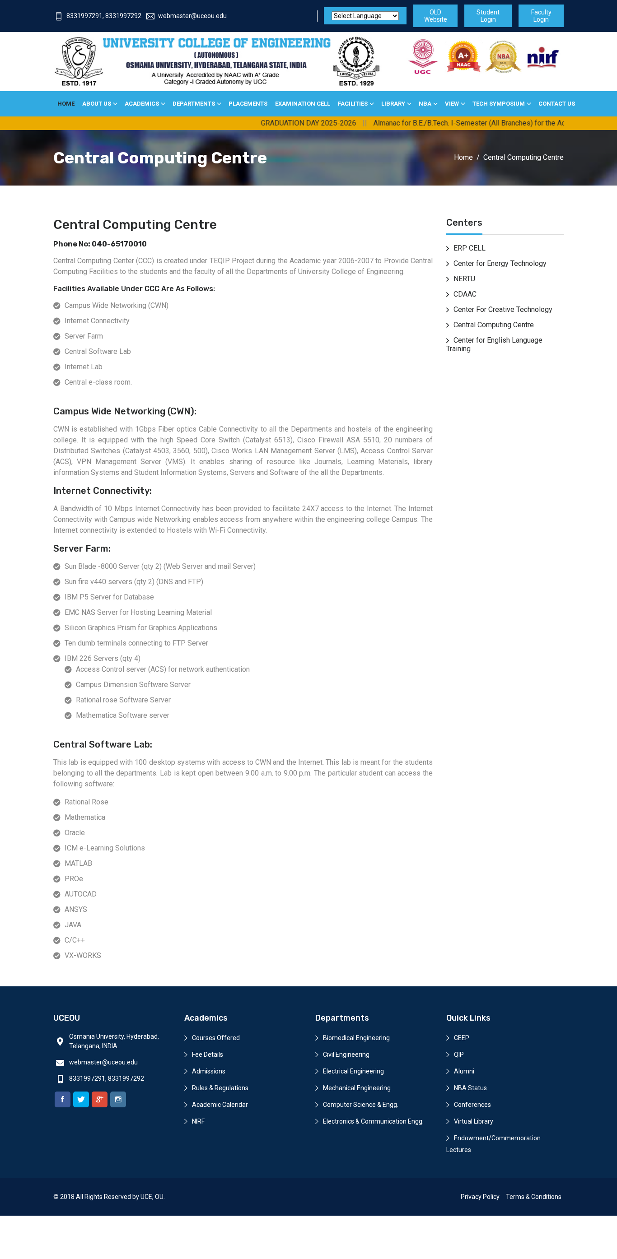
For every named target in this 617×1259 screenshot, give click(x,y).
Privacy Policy (480, 1196)
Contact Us (556, 103)
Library (393, 103)
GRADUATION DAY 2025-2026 (288, 123)
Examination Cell (302, 103)
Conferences (472, 1104)
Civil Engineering (346, 1054)
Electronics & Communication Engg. (373, 1121)
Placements (248, 103)
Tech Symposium (498, 103)
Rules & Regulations (220, 1088)
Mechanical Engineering (357, 1088)
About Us (96, 103)
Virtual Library (473, 1121)
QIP (459, 1054)
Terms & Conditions (533, 1196)
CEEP (461, 1037)
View (452, 103)
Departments (194, 103)
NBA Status (470, 1088)
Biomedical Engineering (356, 1037)
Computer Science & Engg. (360, 1104)
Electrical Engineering (353, 1071)
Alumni (464, 1071)
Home (66, 103)
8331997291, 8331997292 (103, 15)
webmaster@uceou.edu (192, 15)
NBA (425, 103)
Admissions (208, 1071)
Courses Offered (216, 1037)
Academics (142, 103)
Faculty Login (541, 16)
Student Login (488, 16)
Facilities (353, 103)
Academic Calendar (220, 1104)
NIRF (198, 1121)
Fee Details (207, 1054)
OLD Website (435, 16)
